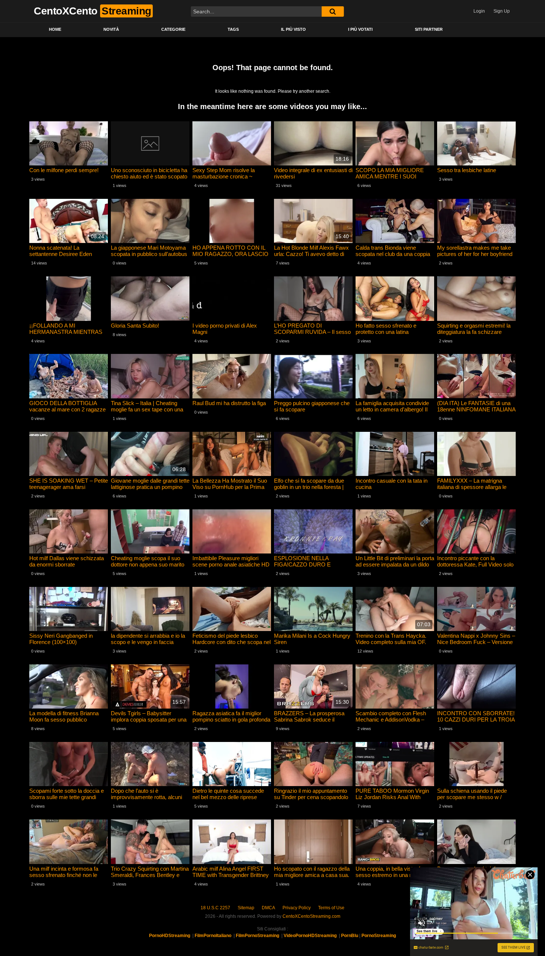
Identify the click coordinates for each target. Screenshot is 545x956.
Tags (233, 29)
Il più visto (293, 29)
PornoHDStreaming (169, 935)
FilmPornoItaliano (213, 935)
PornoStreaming (378, 935)
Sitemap (246, 907)
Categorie (173, 29)
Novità (111, 29)
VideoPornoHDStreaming (310, 935)
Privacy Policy (297, 907)
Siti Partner (429, 29)
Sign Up (501, 11)
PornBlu (349, 935)
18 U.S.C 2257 (215, 907)
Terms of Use (331, 907)
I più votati (360, 29)
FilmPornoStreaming (257, 935)
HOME (55, 29)
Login (479, 11)
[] (332, 11)
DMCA (268, 907)
